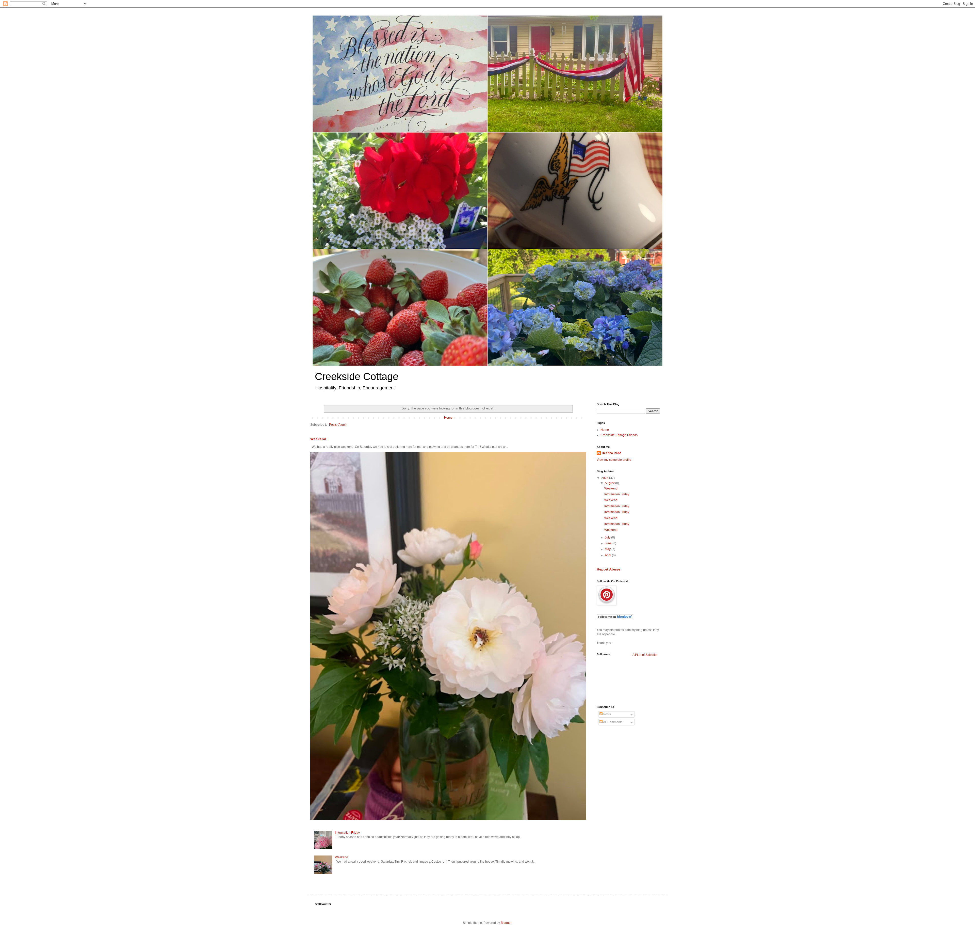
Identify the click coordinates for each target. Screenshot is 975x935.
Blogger (506, 923)
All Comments (612, 722)
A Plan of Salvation (645, 655)
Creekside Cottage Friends (619, 435)
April (608, 555)
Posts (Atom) (338, 424)
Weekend (318, 439)
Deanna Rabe (611, 453)
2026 (605, 478)
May (608, 549)
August (610, 483)
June (608, 543)
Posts (607, 714)
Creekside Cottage (356, 376)
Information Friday (347, 832)
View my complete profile (614, 460)
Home (448, 417)
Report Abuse (608, 569)
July (608, 537)
